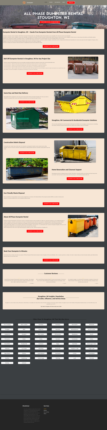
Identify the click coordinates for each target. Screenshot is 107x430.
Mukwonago (41, 358)
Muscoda (91, 358)
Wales (40, 339)
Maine (91, 339)
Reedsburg (74, 334)
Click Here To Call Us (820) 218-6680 (51, 46)
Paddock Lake (74, 348)
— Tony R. (64, 283)
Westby (7, 363)
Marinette (57, 353)
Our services (57, 2)
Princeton (7, 339)
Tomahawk (75, 339)
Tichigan (7, 329)
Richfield (41, 324)
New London (24, 324)
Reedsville (57, 348)
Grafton (7, 358)
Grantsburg (91, 353)
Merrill (91, 334)
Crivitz (74, 353)
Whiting (58, 358)
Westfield (41, 348)
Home (46, 2)
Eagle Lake (91, 348)
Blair (24, 329)
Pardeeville (24, 343)
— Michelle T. (31, 283)
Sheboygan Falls (91, 343)
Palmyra (7, 348)
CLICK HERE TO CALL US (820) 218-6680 (50, 22)
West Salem (41, 334)
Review (50, 2)
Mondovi (24, 334)
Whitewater (58, 334)
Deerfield (74, 343)
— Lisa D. (96, 283)
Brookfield (7, 343)
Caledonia (7, 334)
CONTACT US (71, 2)
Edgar (57, 343)
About (63, 2)
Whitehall (91, 324)
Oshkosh (24, 363)
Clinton (24, 353)
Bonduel (58, 339)
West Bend (7, 353)
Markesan (40, 343)
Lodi (74, 358)
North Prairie (91, 329)
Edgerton (40, 329)
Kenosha (58, 329)
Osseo (24, 339)
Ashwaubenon (74, 329)
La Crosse (24, 348)
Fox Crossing (7, 324)
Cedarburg (24, 358)
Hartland (57, 324)
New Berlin (74, 324)
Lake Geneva (41, 353)
